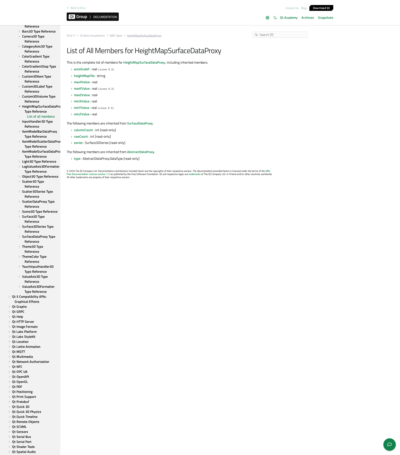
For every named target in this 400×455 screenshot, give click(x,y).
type (77, 158)
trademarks (195, 174)
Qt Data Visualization (92, 35)
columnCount (83, 129)
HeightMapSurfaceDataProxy (144, 62)
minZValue (81, 114)
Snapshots (325, 17)
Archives (307, 17)
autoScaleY (82, 69)
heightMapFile (84, 75)
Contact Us (292, 8)
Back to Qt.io (78, 7)
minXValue (81, 101)
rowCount (81, 136)
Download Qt (321, 7)
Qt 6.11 (71, 35)
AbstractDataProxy (140, 151)
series (78, 142)
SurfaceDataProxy (140, 123)
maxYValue (82, 88)
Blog (303, 8)
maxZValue (82, 94)
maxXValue (82, 81)
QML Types (116, 35)
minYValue (81, 107)
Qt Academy (289, 17)
